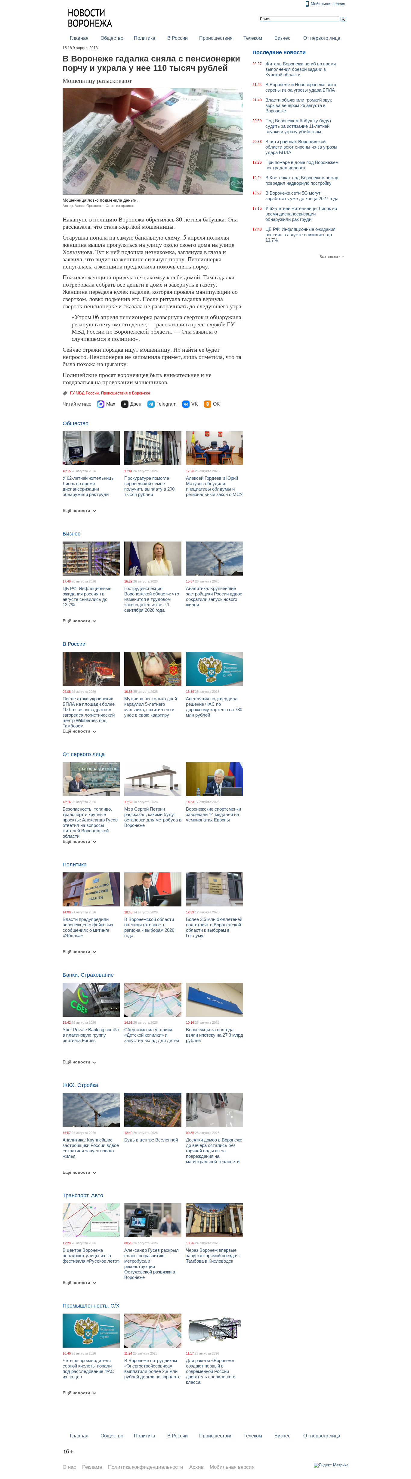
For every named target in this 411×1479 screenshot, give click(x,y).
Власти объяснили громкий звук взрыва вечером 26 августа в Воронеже (298, 105)
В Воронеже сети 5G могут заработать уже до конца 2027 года (301, 195)
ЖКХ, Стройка (80, 1085)
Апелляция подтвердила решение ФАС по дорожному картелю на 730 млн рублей (214, 707)
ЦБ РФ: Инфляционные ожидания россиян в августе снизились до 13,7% (87, 596)
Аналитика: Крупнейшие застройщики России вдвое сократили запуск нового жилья (214, 596)
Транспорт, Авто (83, 1195)
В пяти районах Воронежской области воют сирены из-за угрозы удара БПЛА (301, 147)
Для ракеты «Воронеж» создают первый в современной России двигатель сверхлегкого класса (210, 1371)
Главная (79, 38)
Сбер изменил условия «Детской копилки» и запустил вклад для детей (151, 1035)
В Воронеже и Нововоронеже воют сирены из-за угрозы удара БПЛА (301, 87)
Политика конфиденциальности (145, 1467)
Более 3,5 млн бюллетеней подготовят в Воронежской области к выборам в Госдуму (214, 927)
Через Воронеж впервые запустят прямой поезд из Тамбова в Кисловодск (212, 1256)
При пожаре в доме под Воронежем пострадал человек (301, 165)
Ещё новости (76, 510)
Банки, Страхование (88, 975)
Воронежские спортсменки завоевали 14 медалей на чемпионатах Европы (213, 814)
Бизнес (282, 38)
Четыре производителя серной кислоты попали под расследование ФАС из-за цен (88, 1368)
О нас (69, 1467)
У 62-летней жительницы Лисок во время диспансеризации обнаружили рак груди (89, 486)
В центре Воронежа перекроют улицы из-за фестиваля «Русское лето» (91, 1256)
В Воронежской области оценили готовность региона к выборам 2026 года (149, 927)
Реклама (92, 1467)
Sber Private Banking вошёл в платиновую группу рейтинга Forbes (91, 1035)
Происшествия (216, 38)
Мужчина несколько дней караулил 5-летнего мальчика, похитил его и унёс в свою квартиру (150, 707)
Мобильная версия (328, 4)
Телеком (252, 38)
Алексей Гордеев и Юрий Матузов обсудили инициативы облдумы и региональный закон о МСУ (214, 486)
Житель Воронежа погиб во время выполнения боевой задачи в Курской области (300, 69)
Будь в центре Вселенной (151, 1139)
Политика (144, 38)
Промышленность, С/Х (91, 1306)
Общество (111, 38)
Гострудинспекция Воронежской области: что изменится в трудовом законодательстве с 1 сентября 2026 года (151, 599)
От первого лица (321, 38)
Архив (196, 1467)
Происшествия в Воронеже (125, 393)
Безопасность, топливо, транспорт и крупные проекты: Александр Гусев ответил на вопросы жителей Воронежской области (90, 822)
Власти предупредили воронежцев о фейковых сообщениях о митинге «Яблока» (88, 927)
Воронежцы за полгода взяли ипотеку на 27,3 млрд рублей (214, 1035)
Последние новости (279, 52)
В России (177, 38)
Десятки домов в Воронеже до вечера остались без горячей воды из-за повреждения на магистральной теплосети (214, 1150)
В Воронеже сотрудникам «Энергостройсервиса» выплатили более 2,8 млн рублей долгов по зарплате (152, 1368)
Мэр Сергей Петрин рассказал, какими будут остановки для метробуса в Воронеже (152, 817)
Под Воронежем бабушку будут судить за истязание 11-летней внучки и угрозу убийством (298, 126)
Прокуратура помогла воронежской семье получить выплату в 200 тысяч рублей (149, 486)
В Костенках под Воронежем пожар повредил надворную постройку (301, 180)
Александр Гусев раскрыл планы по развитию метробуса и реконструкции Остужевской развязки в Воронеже (151, 1264)
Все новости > (332, 257)
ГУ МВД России (84, 393)
